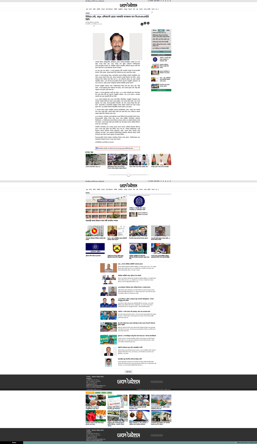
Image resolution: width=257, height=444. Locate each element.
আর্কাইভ (157, 0)
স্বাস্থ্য (137, 9)
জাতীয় (94, 9)
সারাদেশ (103, 9)
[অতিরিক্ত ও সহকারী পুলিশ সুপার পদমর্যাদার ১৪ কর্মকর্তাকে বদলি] (155, 59)
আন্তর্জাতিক (120, 9)
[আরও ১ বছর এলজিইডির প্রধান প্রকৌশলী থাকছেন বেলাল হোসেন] (155, 79)
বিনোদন (130, 9)
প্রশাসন (88, 13)
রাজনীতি (98, 9)
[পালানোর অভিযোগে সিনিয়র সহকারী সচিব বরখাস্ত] (155, 66)
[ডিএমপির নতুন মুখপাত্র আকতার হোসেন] (155, 86)
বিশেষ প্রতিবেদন (109, 9)
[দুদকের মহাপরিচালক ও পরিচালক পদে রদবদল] (155, 73)
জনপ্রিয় (168, 30)
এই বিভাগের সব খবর (161, 90)
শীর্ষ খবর (154, 30)
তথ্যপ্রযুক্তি (98, 392)
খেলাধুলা (125, 9)
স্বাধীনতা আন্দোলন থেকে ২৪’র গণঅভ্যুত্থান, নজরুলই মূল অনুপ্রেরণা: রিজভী (235, 442)
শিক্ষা (134, 9)
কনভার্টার (151, 0)
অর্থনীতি (115, 9)
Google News (121, 148)
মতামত (153, 9)
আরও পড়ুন (90, 152)
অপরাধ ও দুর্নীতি (147, 9)
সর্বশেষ (90, 9)
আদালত (141, 9)
